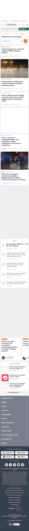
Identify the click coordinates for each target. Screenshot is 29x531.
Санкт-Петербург (6, 33)
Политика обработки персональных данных (14, 490)
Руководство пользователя (14, 502)
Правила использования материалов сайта (14, 492)
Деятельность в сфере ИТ (14, 499)
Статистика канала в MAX (10, 435)
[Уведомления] (23, 24)
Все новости (16, 33)
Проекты (4, 443)
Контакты (5, 410)
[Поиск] (20, 24)
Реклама (4, 418)
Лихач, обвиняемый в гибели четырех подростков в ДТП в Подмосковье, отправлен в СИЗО (13, 98)
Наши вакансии (6, 431)
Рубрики (4, 402)
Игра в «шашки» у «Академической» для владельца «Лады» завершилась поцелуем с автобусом (11, 141)
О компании (5, 427)
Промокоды (14, 364)
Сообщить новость (8, 398)
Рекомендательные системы (14, 497)
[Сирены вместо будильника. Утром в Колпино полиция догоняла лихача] (14, 68)
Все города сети (7, 439)
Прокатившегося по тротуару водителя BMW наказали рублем (13, 51)
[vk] (14, 464)
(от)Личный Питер (15, 21)
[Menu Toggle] (2, 24)
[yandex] (22, 464)
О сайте (4, 406)
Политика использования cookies (14, 495)
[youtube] (18, 464)
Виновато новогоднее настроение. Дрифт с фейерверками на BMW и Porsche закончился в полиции (13, 177)
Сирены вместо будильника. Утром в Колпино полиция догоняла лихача (13, 83)
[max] (6, 464)
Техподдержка (6, 414)
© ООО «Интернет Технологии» (14, 520)
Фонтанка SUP (5, 21)
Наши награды (14, 504)
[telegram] (10, 464)
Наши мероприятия (8, 422)
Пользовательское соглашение (14, 488)
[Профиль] (27, 24)
